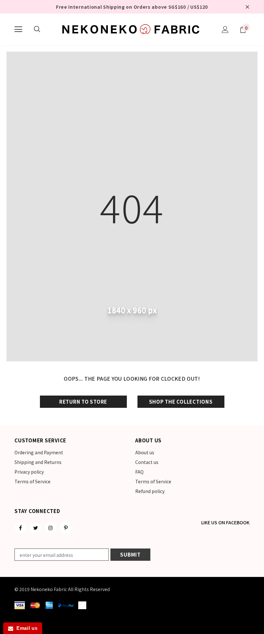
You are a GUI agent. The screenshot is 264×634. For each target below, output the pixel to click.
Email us (25, 628)
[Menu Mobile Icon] (18, 29)
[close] (247, 7)
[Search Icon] (37, 29)
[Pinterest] (65, 527)
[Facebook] (20, 527)
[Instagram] (50, 527)
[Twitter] (35, 527)
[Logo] (132, 29)
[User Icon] (225, 29)
